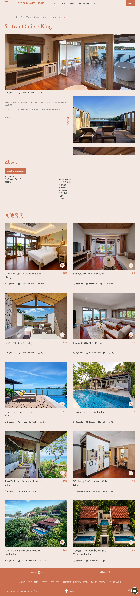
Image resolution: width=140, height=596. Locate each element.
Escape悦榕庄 (56, 582)
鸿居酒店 (102, 582)
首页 (6, 17)
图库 (96, 3)
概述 (55, 3)
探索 (65, 273)
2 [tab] (68, 119)
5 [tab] (68, 125)
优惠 (72, 3)
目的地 (14, 17)
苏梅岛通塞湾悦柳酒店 (30, 17)
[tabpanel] (104, 121)
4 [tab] (68, 123)
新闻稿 (36, 591)
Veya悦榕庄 (45, 582)
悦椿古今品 (77, 582)
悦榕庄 (36, 582)
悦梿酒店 (86, 582)
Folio (109, 582)
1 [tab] (68, 117)
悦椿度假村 (67, 582)
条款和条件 (24, 591)
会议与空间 (84, 3)
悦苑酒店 (94, 582)
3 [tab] (68, 121)
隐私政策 (31, 591)
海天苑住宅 (117, 582)
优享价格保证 (105, 572)
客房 (44, 17)
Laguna (30, 582)
